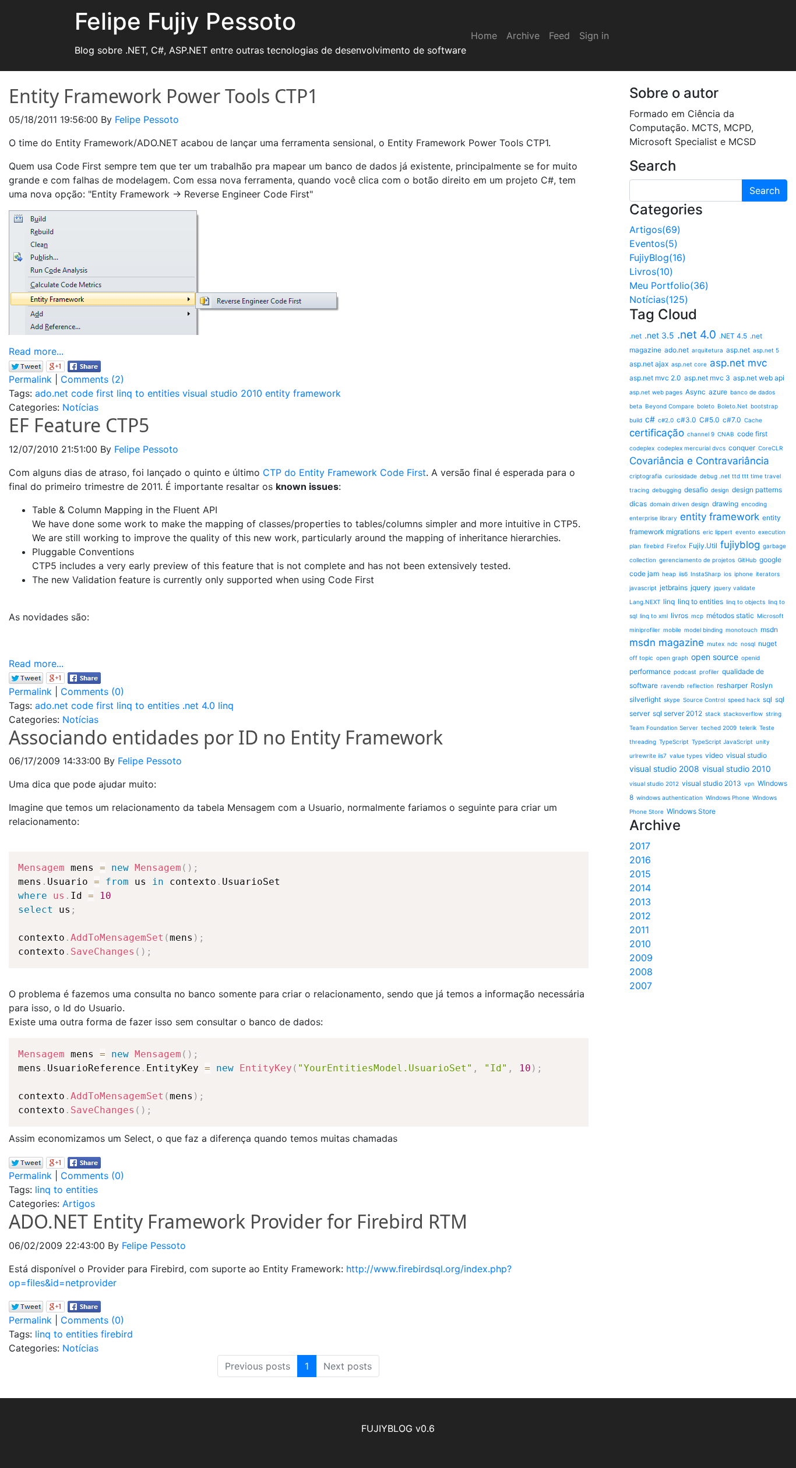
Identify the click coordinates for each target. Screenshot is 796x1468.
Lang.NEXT (644, 601)
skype (672, 699)
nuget (767, 643)
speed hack (744, 699)
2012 (640, 916)
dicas (638, 503)
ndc (732, 643)
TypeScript (674, 741)
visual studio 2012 (654, 783)
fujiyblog (740, 544)
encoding (754, 503)
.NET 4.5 (733, 335)
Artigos (78, 1203)
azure (718, 391)
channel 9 (700, 433)
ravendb (672, 685)
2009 (641, 958)
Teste (766, 727)
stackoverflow (743, 713)
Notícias (80, 407)
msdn (769, 629)
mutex (715, 643)
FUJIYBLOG (387, 1428)
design (720, 489)
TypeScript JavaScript (722, 741)
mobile (672, 629)
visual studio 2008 (664, 769)
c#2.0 (666, 420)
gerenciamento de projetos (697, 559)
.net (635, 335)
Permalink (30, 379)
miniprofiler (644, 629)
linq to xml (654, 615)
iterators (768, 573)
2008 (641, 972)
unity (763, 741)
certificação (656, 433)
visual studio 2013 (711, 783)
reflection (700, 685)
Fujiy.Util (703, 545)
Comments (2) (92, 379)
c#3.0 (686, 419)
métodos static (730, 615)
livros (679, 615)
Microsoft (770, 615)
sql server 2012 (677, 713)
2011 (639, 930)
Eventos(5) (653, 243)
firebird (117, 1334)
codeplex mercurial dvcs (691, 447)
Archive (523, 35)
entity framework (303, 393)
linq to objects (745, 601)
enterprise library (653, 517)
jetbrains (674, 587)
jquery (701, 587)
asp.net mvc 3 (707, 377)
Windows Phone (727, 797)
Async (695, 391)
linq (226, 705)
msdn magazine (666, 642)
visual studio (746, 755)
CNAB (725, 433)
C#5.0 (709, 419)
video (714, 755)
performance (650, 671)
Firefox (676, 545)
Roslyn (762, 685)
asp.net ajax (648, 363)
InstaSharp (706, 573)
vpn (749, 783)
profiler (709, 671)
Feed (559, 35)
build (635, 420)
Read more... (36, 351)
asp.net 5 (766, 350)
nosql (748, 643)
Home (484, 35)
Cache (753, 420)
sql (767, 699)
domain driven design (679, 503)
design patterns (757, 489)
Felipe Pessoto (147, 119)
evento (745, 531)
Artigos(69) (655, 229)
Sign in (594, 35)
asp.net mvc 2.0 (655, 377)
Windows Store (691, 811)
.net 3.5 (659, 335)
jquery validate (734, 587)
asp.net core (689, 364)
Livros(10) (651, 271)
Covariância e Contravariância (699, 461)
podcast (685, 671)
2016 (640, 860)
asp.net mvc (738, 363)
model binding (703, 629)
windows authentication (669, 797)
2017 (639, 846)
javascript (643, 587)
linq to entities (148, 393)
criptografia (645, 475)
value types (686, 755)
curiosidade (681, 475)
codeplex (641, 447)
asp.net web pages (655, 392)
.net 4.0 (198, 705)
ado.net (51, 393)
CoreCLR (770, 447)
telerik (747, 727)
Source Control (704, 699)
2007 (640, 985)
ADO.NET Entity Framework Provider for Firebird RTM (238, 1221)
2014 (640, 888)
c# (650, 419)
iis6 (683, 573)
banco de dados (752, 392)
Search (764, 190)
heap (669, 573)
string (773, 713)
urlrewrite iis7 (648, 755)
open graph (672, 657)
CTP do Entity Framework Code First (344, 472)
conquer (741, 447)
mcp (697, 615)
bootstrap (764, 406)
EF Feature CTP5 (79, 424)
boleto (705, 406)
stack (712, 713)
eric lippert (717, 531)
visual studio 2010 (222, 393)
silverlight (645, 699)
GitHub (747, 559)
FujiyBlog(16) (657, 257)
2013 (640, 902)
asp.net (738, 349)
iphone (743, 573)
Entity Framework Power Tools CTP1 (163, 95)
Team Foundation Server (663, 727)
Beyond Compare (669, 406)
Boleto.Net (732, 406)
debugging (666, 489)
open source (714, 657)
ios (727, 573)
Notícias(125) (658, 299)
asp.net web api (758, 377)
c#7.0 (732, 419)
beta (635, 406)
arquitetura (707, 350)
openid (750, 657)
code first (92, 393)
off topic (641, 657)
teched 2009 (719, 727)
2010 (640, 944)
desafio (696, 489)
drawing (725, 503)
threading (642, 741)
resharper (732, 685)
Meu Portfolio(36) (669, 285)
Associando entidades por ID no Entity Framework (226, 737)
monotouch (741, 629)
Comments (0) (92, 691)
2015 (640, 874)
